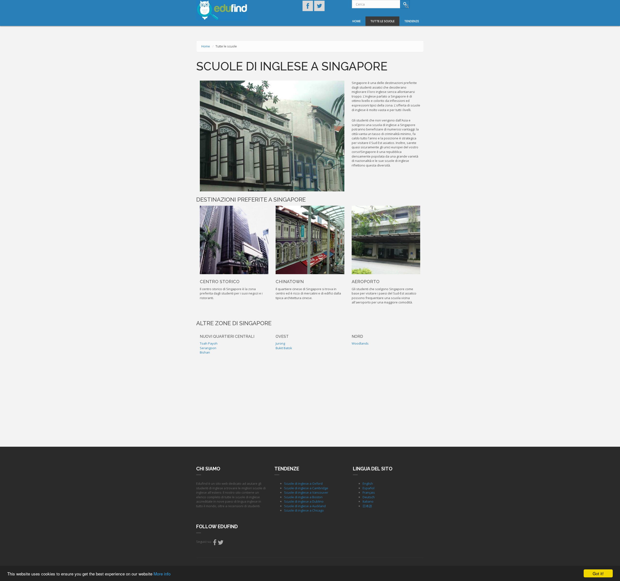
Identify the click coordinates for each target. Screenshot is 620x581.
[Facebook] (215, 543)
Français (369, 492)
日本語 (367, 506)
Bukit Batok (284, 348)
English (368, 483)
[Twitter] (221, 543)
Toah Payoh (208, 343)
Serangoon (208, 348)
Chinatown (290, 281)
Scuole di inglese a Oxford (303, 483)
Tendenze (411, 21)
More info (162, 574)
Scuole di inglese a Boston (303, 497)
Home (356, 21)
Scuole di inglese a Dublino (304, 501)
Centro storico (220, 281)
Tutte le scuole (382, 21)
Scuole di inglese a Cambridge (306, 488)
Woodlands (360, 343)
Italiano (368, 501)
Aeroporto (366, 281)
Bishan (205, 352)
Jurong (280, 343)
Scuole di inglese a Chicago (304, 510)
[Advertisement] (310, 399)
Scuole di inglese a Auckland (305, 506)
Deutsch (369, 497)
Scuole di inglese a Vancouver (306, 492)
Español (368, 488)
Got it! (598, 573)
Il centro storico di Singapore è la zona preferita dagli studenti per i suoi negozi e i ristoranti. (231, 293)
